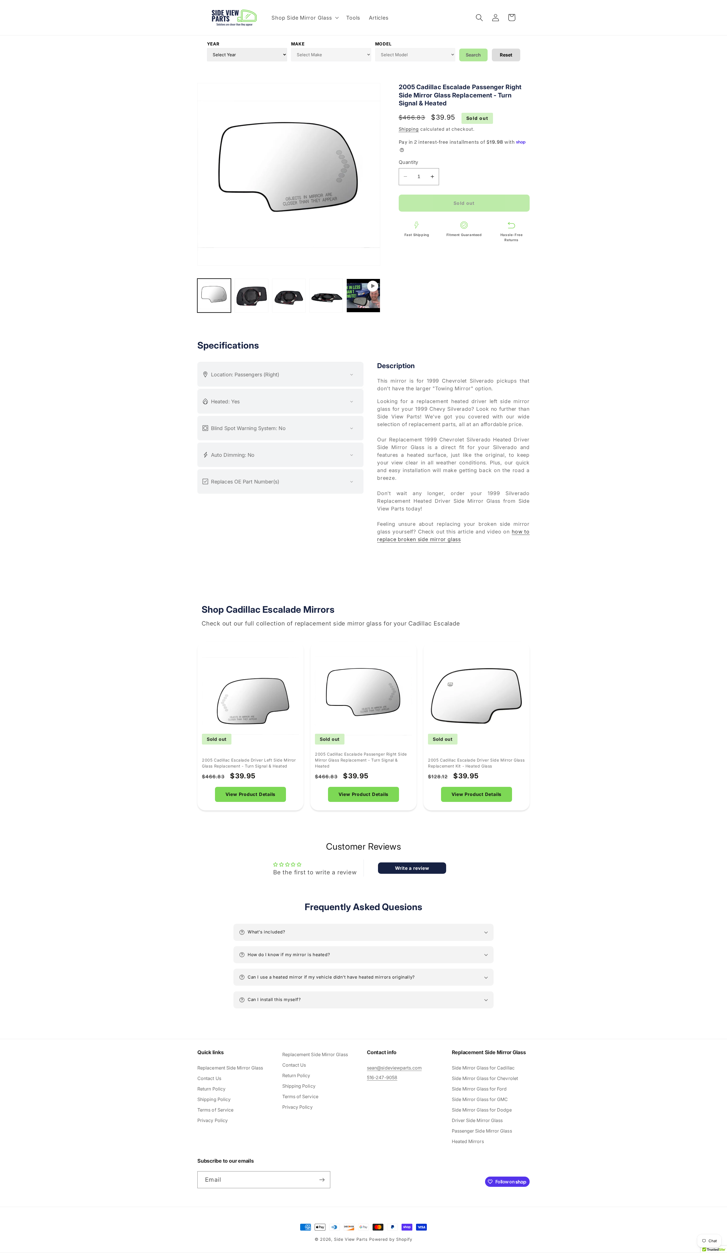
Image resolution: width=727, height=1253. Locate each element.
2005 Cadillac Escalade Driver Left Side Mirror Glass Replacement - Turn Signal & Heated (249, 763)
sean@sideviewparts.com (394, 1068)
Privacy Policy (212, 1120)
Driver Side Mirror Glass (477, 1120)
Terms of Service (215, 1110)
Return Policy (211, 1089)
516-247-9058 (382, 1077)
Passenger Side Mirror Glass (482, 1131)
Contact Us (209, 1078)
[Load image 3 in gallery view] (289, 295)
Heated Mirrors (468, 1141)
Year (213, 44)
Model (383, 44)
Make (298, 44)
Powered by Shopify (390, 1239)
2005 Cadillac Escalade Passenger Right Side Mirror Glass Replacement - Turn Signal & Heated (361, 760)
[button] (304, 17)
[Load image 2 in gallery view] (251, 295)
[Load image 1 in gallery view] (214, 295)
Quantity (408, 162)
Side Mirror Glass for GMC (480, 1099)
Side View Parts (351, 1239)
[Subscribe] (322, 1180)
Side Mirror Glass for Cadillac (483, 1068)
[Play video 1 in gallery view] (363, 295)
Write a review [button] (412, 868)
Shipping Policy (214, 1099)
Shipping (409, 129)
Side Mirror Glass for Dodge (482, 1110)
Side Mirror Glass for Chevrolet (485, 1078)
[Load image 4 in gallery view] (326, 295)
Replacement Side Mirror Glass (230, 1068)
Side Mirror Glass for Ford (479, 1089)
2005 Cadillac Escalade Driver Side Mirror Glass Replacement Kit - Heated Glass (476, 763)
